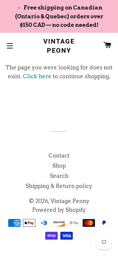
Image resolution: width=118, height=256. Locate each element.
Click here (37, 76)
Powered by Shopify (59, 210)
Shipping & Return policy (59, 186)
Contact (59, 155)
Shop (59, 165)
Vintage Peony (59, 45)
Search (59, 176)
